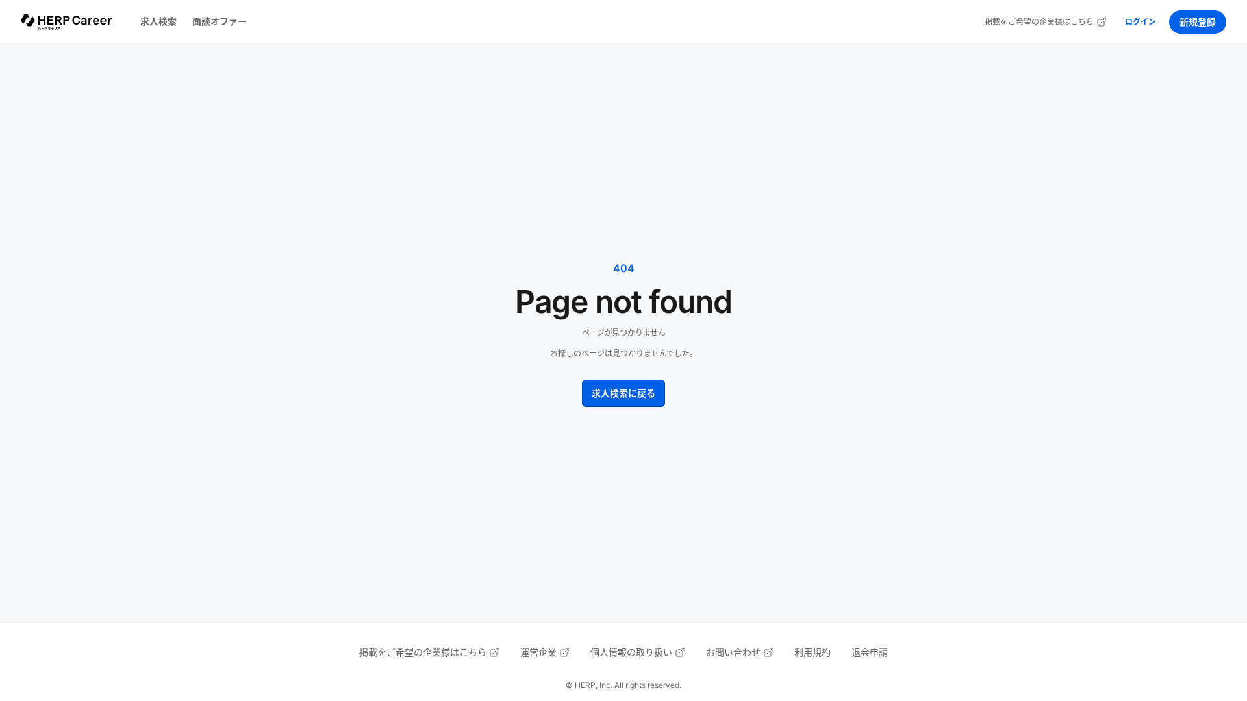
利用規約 (812, 652)
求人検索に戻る (623, 393)
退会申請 (869, 652)
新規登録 (1197, 21)
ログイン (1140, 22)
